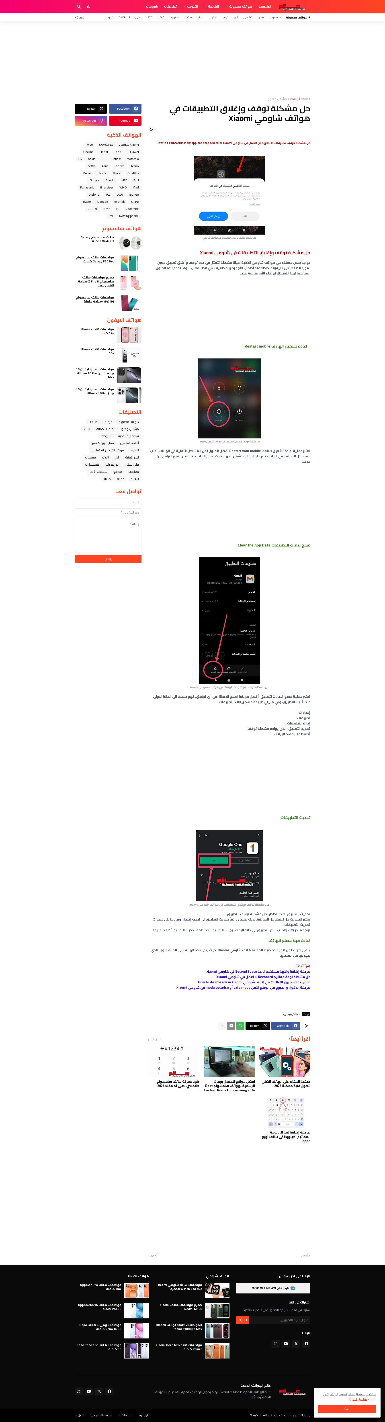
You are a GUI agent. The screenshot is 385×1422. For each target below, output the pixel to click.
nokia (91, 159)
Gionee (134, 194)
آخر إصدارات (112, 464)
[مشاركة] (151, 129)
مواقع (118, 472)
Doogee (102, 202)
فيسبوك (90, 457)
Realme (88, 152)
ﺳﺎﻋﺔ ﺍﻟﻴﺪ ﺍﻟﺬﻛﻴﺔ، (128, 436)
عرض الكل (154, 1039)
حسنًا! (347, 1409)
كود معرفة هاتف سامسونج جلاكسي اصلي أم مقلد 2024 (177, 1083)
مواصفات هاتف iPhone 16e (97, 351)
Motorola (133, 159)
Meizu (87, 173)
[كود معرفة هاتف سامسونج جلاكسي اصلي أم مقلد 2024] (173, 1061)
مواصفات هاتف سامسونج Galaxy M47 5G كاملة (95, 299)
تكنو (110, 17)
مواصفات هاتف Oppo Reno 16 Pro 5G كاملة (99, 1307)
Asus (105, 166)
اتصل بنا (79, 1415)
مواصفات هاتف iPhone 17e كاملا (97, 331)
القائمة (213, 6)
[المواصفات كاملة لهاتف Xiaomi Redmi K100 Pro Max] (217, 1330)
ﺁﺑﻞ (117, 457)
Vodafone (132, 209)
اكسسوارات (92, 464)
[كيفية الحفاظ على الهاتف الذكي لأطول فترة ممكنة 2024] (284, 1061)
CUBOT (92, 209)
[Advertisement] (192, 59)
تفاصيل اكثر (359, 1399)
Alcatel (117, 173)
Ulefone (94, 194)
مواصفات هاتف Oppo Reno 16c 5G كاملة (98, 1347)
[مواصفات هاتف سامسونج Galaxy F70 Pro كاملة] (129, 263)
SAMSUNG (106, 144)
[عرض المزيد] (222, 1026)
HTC (124, 180)
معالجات (133, 472)
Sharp (135, 202)
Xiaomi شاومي (129, 144)
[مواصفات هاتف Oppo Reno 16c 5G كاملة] (136, 1351)
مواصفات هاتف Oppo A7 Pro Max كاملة (100, 1287)
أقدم (154, 1256)
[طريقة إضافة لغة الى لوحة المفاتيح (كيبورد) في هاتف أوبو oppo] (284, 1112)
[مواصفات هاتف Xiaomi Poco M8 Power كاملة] (217, 1351)
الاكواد (134, 450)
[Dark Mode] (88, 6)
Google (94, 180)
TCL (108, 194)
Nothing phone (129, 216)
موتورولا (174, 17)
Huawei (134, 152)
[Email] (231, 1026)
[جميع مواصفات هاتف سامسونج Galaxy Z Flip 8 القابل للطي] (129, 283)
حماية (120, 479)
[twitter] (296, 1344)
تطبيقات (170, 6)
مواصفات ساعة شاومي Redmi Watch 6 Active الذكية (180, 1287)
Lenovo (120, 166)
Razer (87, 202)
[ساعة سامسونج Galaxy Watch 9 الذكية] (129, 243)
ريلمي (138, 17)
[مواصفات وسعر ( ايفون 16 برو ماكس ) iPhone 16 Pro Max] (129, 375)
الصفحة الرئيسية (300, 99)
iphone (101, 173)
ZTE (150, 17)
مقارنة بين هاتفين (102, 443)
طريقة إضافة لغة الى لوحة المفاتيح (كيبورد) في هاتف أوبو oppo (286, 1136)
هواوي (213, 17)
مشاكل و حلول (277, 99)
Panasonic (87, 187)
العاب (105, 457)
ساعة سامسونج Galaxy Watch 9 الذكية (97, 239)
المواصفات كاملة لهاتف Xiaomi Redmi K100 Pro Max (179, 1327)
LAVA (120, 194)
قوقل (161, 17)
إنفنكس (188, 17)
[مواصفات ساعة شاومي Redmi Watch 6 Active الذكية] (217, 1290)
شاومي (247, 17)
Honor (104, 152)
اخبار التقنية (132, 457)
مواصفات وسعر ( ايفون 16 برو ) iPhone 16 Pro (95, 391)
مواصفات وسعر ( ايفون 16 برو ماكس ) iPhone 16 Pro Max (95, 373)
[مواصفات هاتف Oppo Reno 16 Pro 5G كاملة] (136, 1310)
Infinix (117, 159)
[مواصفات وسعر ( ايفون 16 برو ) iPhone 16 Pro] (129, 395)
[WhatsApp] (240, 1026)
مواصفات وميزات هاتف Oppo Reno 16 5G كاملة (100, 1327)
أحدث (304, 1256)
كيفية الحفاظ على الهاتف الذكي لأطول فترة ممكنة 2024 (286, 1083)
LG (80, 159)
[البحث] (79, 6)
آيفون (261, 17)
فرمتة (108, 422)
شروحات (152, 6)
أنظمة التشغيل (129, 443)
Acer (107, 209)
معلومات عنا (125, 1415)
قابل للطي (132, 464)
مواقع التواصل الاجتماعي (108, 450)
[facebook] (306, 1344)
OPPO (119, 152)
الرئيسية (264, 6)
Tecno (135, 166)
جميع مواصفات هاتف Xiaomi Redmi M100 (181, 1307)
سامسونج (275, 17)
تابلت (87, 429)
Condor (111, 180)
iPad (136, 187)
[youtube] (286, 1344)
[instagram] (276, 1344)
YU (117, 209)
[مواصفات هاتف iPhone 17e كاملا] (129, 335)
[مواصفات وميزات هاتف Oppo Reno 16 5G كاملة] (136, 1330)
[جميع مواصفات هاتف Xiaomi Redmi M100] (217, 1310)
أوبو (235, 17)
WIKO (123, 187)
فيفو (225, 17)
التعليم (135, 479)
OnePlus (124, 17)
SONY (92, 166)
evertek (119, 202)
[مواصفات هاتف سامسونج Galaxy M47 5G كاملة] (129, 303)
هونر (201, 17)
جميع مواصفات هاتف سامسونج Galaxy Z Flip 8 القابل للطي (96, 281)
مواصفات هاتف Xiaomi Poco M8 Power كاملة (179, 1347)
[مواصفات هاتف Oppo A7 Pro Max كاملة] (136, 1290)
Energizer (106, 187)
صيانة (107, 479)
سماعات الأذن (98, 472)
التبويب (192, 6)
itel (111, 216)
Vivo (90, 144)
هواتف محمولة (240, 6)
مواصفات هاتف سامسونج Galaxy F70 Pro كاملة (95, 259)
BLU (136, 180)
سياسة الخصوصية (101, 1415)
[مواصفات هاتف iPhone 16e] (129, 355)
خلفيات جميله (104, 429)
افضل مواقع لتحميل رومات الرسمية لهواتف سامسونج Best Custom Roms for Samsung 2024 (229, 1086)
